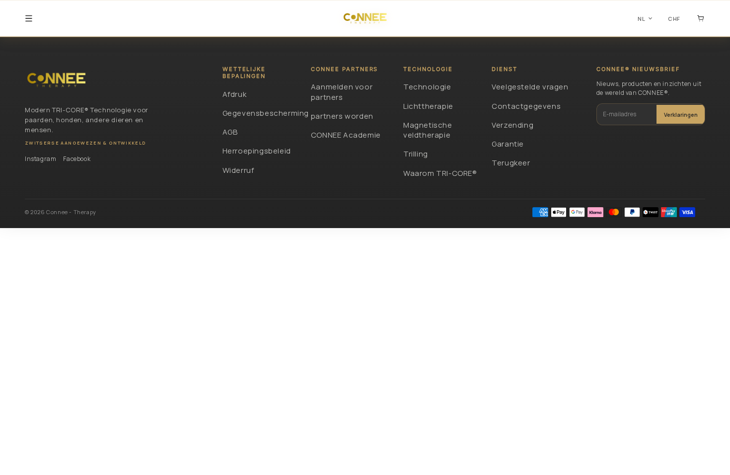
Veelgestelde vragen (530, 86)
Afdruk (234, 94)
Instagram (40, 159)
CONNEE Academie (346, 135)
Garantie (508, 144)
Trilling (415, 154)
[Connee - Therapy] (56, 80)
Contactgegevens (526, 106)
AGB (230, 132)
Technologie (427, 86)
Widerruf (238, 170)
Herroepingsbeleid (256, 151)
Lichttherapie (428, 106)
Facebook (76, 159)
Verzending (512, 125)
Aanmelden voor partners (341, 91)
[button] (28, 18)
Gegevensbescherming (260, 113)
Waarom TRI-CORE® (440, 173)
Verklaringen (681, 114)
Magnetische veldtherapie (427, 130)
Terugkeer (511, 163)
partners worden (342, 116)
